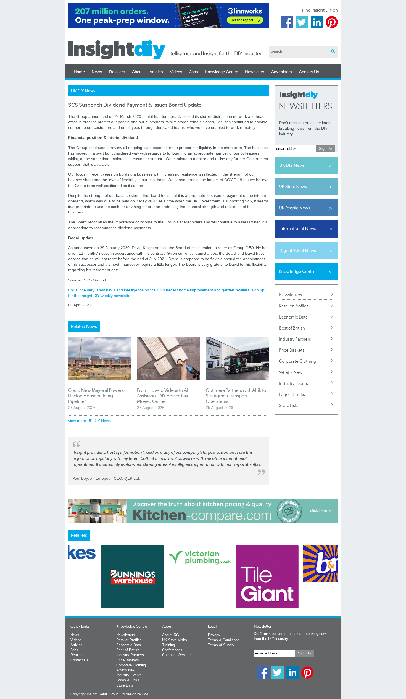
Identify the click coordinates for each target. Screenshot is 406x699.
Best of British (292, 328)
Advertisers (281, 71)
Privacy (214, 635)
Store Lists (288, 405)
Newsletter (254, 71)
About (137, 71)
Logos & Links (292, 394)
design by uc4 (137, 694)
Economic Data (293, 317)
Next (225, 591)
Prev (71, 591)
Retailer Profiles (294, 306)
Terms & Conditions (223, 640)
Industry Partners (295, 339)
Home (79, 71)
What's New (290, 372)
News (97, 71)
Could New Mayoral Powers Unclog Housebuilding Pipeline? (96, 395)
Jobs (193, 71)
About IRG (170, 635)
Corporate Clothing (297, 361)
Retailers (117, 71)
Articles (156, 71)
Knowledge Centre (221, 71)
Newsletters (290, 295)
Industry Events (293, 383)
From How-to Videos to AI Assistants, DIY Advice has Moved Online (162, 395)
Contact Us (309, 71)
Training (168, 645)
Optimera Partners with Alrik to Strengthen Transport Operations (236, 395)
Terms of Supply (221, 645)
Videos (176, 71)
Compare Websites (177, 655)
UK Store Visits (174, 640)
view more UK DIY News (89, 420)
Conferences (172, 650)
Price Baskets (291, 350)
